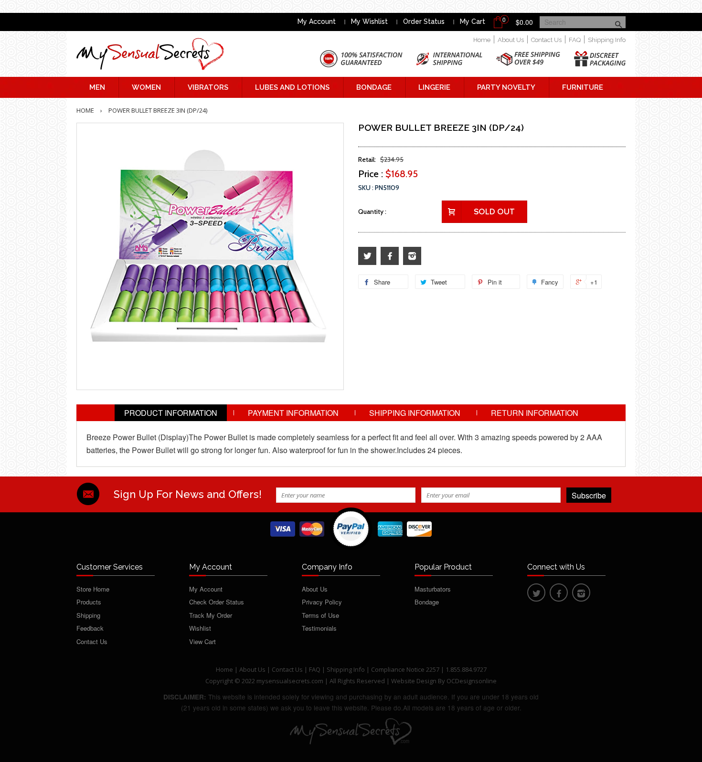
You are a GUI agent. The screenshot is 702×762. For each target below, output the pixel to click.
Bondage (374, 87)
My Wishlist (369, 21)
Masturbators (433, 588)
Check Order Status (216, 601)
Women (146, 87)
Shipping (88, 615)
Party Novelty (506, 87)
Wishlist (200, 628)
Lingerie (434, 87)
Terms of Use (320, 615)
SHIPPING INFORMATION (414, 412)
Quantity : (372, 211)
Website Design (413, 681)
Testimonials (319, 628)
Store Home (92, 588)
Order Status (424, 21)
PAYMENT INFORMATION (293, 412)
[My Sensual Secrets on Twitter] (367, 256)
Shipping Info (607, 39)
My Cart (472, 21)
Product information (170, 412)
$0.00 (524, 22)
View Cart (202, 641)
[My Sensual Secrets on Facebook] (390, 256)
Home (481, 39)
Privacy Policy (322, 601)
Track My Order (210, 615)
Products (88, 601)
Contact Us (546, 39)
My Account (317, 21)
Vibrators (208, 87)
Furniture (582, 87)
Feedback (90, 628)
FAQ (575, 39)
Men (97, 87)
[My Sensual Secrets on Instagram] (412, 256)
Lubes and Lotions (292, 87)
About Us (511, 39)
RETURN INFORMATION (534, 412)
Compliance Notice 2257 (406, 669)
